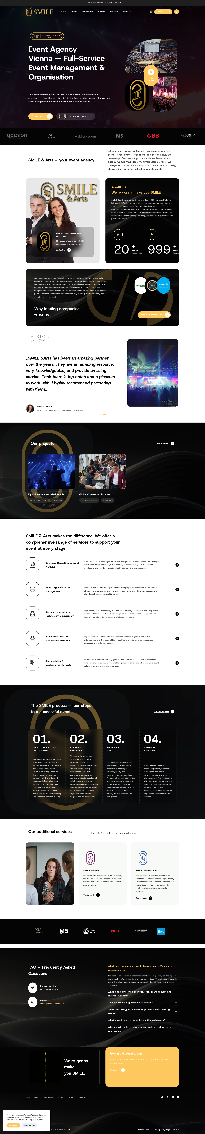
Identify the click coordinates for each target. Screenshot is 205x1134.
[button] (151, 12)
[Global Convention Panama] (102, 471)
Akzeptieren (13, 1125)
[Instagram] (167, 1097)
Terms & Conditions (145, 1130)
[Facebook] (162, 1097)
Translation (87, 12)
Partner (101, 12)
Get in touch (162, 12)
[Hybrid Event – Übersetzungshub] (51, 471)
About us (127, 12)
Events (74, 12)
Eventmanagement (38, 500)
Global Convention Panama (94, 494)
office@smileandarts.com (52, 1004)
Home (63, 12)
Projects (114, 12)
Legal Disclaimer (172, 1130)
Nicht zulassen (29, 1125)
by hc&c (67, 1129)
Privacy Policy (160, 1130)
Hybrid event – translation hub (46, 494)
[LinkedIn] (173, 1097)
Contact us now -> (113, 3)
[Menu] (176, 11)
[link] (17, 136)
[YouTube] (178, 1097)
